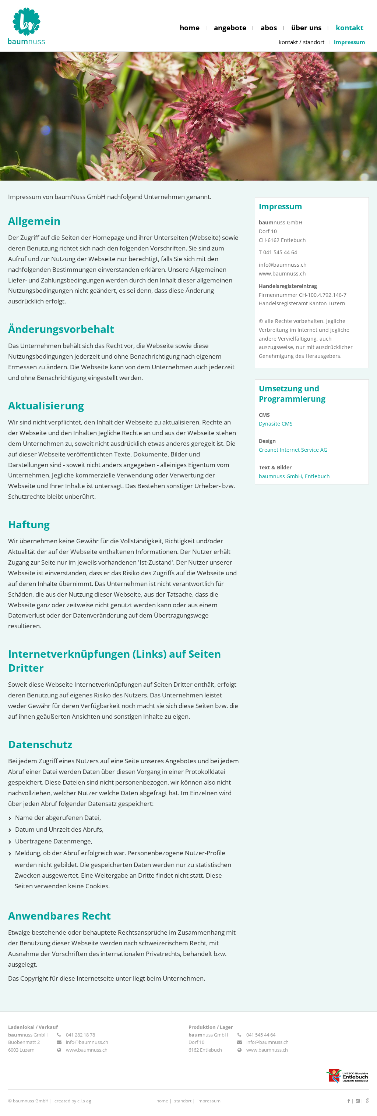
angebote (230, 27)
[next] (355, 116)
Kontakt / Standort (301, 42)
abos (269, 27)
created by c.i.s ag (72, 1101)
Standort (182, 1101)
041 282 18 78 (80, 1034)
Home (162, 1101)
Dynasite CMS (276, 423)
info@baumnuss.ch (87, 1042)
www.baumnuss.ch (87, 1049)
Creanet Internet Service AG (293, 449)
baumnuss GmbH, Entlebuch (294, 476)
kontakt (349, 27)
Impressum (349, 42)
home (190, 27)
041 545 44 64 (260, 1034)
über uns (306, 27)
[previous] (22, 116)
